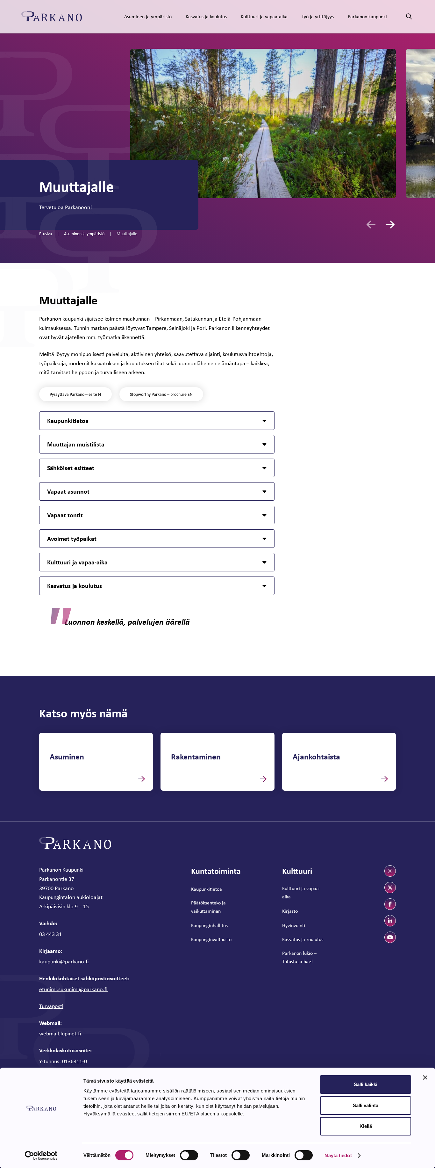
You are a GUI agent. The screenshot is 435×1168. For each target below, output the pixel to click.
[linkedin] (390, 920)
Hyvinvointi (293, 925)
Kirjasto (290, 911)
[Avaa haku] (409, 17)
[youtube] (390, 937)
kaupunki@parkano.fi (64, 961)
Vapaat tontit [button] (65, 515)
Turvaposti (51, 1006)
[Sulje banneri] (425, 1077)
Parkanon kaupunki (367, 16)
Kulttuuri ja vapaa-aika (264, 16)
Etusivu (45, 233)
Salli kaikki (365, 1084)
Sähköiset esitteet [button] (70, 467)
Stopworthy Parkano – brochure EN (161, 394)
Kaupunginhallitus (209, 925)
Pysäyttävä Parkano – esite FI (75, 394)
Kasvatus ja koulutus (206, 16)
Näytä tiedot (338, 1155)
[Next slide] (390, 224)
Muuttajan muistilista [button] (75, 444)
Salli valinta (365, 1105)
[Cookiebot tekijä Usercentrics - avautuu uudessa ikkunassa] (41, 1155)
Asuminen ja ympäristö (148, 16)
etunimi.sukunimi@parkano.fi (73, 989)
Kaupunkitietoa (206, 889)
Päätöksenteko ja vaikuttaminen (208, 906)
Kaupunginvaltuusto (211, 939)
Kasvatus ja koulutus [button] (74, 585)
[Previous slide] (371, 224)
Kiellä (366, 1126)
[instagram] (390, 871)
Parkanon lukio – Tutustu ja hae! (299, 957)
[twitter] (390, 887)
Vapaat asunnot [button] (68, 491)
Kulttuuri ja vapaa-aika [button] (77, 562)
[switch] (189, 1155)
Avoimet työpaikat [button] (71, 538)
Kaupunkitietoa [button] (68, 420)
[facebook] (390, 904)
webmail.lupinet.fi (60, 1033)
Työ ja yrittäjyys (318, 16)
